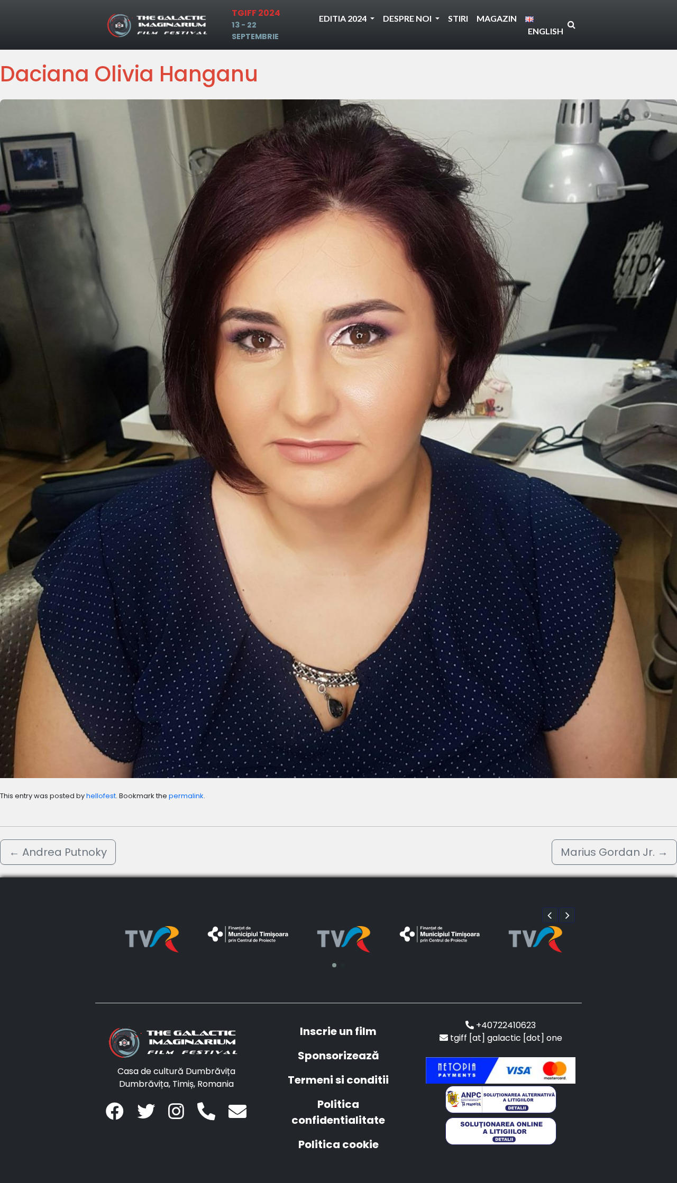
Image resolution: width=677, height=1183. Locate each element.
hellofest (101, 796)
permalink (186, 796)
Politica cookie (338, 1144)
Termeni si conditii (338, 1080)
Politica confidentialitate (338, 1112)
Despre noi (408, 18)
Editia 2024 (343, 18)
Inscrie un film (338, 1031)
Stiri (458, 18)
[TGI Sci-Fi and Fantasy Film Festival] (160, 24)
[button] (550, 915)
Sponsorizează (338, 1055)
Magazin (497, 18)
